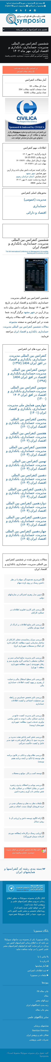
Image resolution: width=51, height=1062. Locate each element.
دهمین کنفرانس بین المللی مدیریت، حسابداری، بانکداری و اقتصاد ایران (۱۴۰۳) (26, 478)
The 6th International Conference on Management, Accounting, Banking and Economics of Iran (27, 252)
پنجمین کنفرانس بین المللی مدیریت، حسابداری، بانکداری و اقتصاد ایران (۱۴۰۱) (26, 422)
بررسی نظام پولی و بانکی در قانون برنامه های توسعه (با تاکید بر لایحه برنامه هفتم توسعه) (25, 758)
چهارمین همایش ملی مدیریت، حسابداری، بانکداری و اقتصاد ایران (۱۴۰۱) (26, 408)
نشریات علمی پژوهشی (38, 1040)
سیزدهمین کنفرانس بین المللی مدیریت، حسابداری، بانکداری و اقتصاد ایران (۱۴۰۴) (26, 520)
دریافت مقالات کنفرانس (24, 71)
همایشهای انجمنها (19, 6)
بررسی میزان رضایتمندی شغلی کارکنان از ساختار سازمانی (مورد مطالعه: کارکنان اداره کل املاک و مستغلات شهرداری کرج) (25, 642)
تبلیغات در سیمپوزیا (38, 975)
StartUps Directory (40, 1030)
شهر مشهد (30, 173)
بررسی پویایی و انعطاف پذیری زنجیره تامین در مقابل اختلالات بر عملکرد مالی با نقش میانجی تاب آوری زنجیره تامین (27, 788)
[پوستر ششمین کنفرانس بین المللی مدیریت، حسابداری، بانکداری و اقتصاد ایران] (36, 275)
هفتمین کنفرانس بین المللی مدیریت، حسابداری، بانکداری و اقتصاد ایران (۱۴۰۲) (26, 436)
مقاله (46, 996)
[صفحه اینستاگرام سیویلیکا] (35, 10)
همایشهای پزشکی (41, 1026)
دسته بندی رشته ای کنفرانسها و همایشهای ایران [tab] (23, 870)
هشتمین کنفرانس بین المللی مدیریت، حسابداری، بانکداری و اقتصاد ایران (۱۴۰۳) (26, 450)
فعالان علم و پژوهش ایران (37, 1035)
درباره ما (43, 961)
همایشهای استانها (13, 3)
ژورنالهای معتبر (42, 1000)
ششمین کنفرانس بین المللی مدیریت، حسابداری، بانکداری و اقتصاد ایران (26, 57)
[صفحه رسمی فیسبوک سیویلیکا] (25, 10)
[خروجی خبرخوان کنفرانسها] (21, 10)
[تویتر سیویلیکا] (30, 10)
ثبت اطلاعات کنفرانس (36, 970)
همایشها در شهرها (27, 3)
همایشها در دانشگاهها (35, 6)
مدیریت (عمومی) (29, 54)
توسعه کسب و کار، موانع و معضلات (27, 773)
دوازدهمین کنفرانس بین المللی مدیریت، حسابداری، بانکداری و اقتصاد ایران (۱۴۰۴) (26, 506)
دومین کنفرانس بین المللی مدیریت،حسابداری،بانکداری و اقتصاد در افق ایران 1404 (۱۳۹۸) (27, 375)
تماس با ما (42, 956)
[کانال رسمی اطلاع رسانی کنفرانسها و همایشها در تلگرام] (25, 888)
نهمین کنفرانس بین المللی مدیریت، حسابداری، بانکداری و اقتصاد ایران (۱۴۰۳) (26, 464)
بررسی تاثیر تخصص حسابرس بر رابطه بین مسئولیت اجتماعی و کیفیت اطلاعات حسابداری (26, 700)
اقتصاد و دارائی (36, 212)
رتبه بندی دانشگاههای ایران (37, 1005)
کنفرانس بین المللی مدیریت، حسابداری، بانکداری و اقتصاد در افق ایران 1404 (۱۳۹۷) (27, 359)
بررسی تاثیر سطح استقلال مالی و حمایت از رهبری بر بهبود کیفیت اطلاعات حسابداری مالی (26, 682)
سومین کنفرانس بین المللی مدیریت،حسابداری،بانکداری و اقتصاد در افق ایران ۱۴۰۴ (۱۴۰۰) (27, 393)
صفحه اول (39, 3)
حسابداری (39, 206)
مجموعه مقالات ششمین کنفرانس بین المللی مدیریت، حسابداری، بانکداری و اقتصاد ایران (25, 327)
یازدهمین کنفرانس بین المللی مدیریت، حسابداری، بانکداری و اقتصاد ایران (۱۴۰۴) (26, 492)
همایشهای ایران (43, 54)
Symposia (44, 1056)
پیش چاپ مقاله (42, 1010)
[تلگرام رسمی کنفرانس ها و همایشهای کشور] (16, 10)
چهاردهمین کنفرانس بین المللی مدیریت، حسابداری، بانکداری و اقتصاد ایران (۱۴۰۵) (26, 534)
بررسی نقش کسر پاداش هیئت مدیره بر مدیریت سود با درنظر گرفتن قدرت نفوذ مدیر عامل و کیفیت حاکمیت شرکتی (25, 740)
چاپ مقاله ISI (42, 991)
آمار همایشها (40, 966)
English (8, 6)
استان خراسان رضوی (25, 176)
